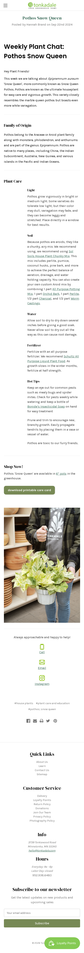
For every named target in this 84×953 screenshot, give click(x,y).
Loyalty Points (42, 800)
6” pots (61, 473)
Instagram (42, 684)
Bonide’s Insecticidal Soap (46, 406)
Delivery (42, 796)
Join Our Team (42, 812)
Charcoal (45, 298)
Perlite (74, 294)
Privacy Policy (42, 816)
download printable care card (29, 490)
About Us (42, 762)
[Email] (35, 721)
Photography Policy (42, 820)
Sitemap (42, 774)
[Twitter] (48, 721)
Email (42, 668)
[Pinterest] (55, 721)
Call (42, 652)
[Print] (42, 721)
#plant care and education (53, 703)
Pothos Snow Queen (42, 18)
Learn (42, 766)
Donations (42, 808)
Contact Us (42, 770)
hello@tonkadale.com (42, 850)
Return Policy (42, 804)
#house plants (23, 703)
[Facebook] (28, 721)
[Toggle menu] (5, 5)
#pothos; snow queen (42, 709)
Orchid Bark (51, 294)
